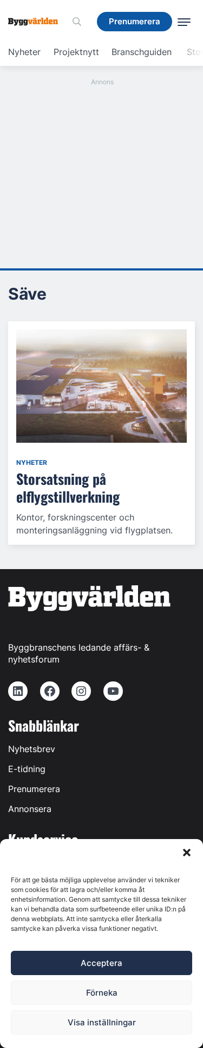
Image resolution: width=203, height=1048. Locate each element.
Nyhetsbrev (31, 748)
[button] (186, 852)
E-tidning (26, 768)
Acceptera (101, 963)
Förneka (101, 993)
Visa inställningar (102, 1022)
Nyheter (24, 51)
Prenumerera (34, 788)
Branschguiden (142, 51)
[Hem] (37, 21)
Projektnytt (76, 51)
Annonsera (29, 808)
